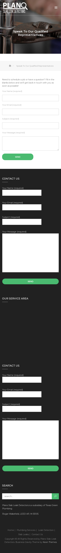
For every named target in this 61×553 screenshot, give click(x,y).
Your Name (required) (12, 91)
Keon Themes (50, 542)
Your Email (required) (11, 105)
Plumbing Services (26, 530)
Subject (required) (10, 119)
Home (11, 530)
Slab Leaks (23, 534)
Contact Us (37, 534)
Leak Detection (46, 530)
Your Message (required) (13, 132)
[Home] (10, 66)
